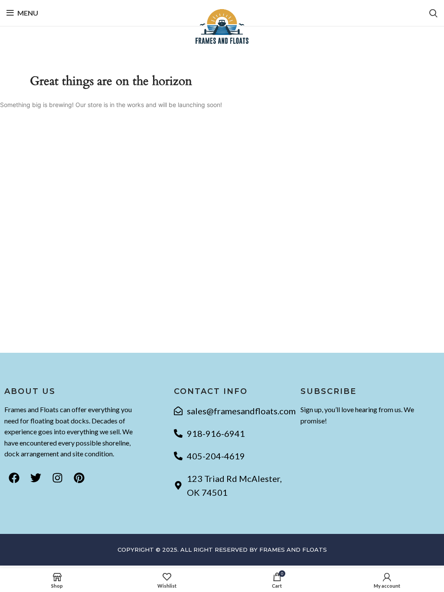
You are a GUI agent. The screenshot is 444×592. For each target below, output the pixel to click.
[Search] (433, 13)
